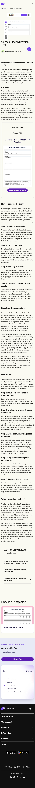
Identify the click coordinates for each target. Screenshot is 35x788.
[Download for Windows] (23, 752)
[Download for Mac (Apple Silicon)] (11, 752)
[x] (21, 777)
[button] (32, 4)
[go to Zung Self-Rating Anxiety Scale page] (17, 615)
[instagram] (14, 777)
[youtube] (24, 777)
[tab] (17, 127)
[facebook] (11, 777)
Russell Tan (10, 51)
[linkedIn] (18, 777)
